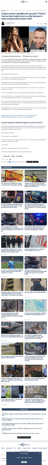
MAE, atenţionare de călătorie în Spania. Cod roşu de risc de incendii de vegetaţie (11, 184)
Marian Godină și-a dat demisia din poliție (35, 292)
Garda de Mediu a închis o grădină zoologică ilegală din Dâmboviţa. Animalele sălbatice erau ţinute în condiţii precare (12, 315)
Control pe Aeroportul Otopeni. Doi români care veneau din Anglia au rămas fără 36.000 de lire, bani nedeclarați (35, 401)
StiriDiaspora (3, 10)
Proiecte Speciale (24, 451)
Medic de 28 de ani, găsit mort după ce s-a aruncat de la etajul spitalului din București (12, 336)
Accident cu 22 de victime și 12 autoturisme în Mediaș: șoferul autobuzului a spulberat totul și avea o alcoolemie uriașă (36, 272)
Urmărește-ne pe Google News (31, 56)
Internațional (9, 448)
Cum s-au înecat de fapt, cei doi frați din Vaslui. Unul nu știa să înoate (11, 400)
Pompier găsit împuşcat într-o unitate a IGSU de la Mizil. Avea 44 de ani (35, 249)
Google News (13, 161)
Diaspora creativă (27, 448)
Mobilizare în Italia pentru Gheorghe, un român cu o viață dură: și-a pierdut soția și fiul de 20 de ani (12, 380)
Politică (3, 448)
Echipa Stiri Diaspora (10, 22)
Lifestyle (19, 448)
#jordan (3, 117)
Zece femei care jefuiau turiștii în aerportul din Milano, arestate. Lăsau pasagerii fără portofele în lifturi (34, 337)
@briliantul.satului (5, 115)
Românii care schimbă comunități (39, 448)
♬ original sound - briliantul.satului (25, 117)
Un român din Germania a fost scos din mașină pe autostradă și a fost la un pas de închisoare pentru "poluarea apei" (12, 250)
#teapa (34, 115)
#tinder (31, 115)
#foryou (15, 117)
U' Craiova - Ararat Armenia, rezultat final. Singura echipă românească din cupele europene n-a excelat (12, 271)
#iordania (7, 117)
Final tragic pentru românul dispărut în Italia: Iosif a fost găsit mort (35, 379)
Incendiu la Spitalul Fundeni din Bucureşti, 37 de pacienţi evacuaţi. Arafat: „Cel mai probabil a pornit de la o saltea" (12, 206)
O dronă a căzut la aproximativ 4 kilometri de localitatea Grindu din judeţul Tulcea (35, 313)
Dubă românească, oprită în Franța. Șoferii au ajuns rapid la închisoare (12, 357)
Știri (7, 10)
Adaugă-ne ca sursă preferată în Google (12, 56)
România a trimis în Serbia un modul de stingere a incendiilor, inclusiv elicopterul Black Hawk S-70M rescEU (35, 185)
